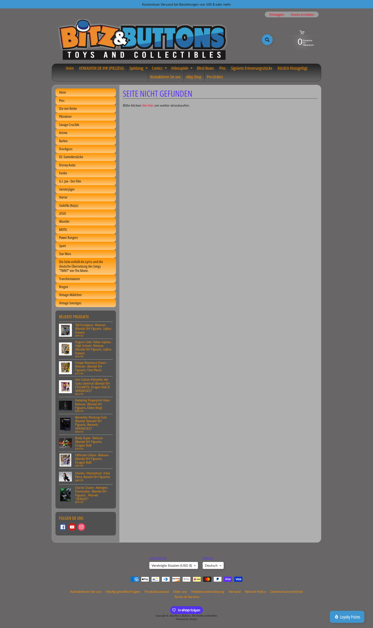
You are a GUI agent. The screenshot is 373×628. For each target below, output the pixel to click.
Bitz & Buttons (182, 615)
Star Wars (65, 253)
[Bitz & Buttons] (142, 39)
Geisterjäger (67, 189)
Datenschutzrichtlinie (286, 591)
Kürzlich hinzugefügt (292, 68)
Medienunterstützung (207, 591)
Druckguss (66, 148)
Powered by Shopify (186, 619)
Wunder (64, 221)
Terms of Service (186, 597)
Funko (63, 172)
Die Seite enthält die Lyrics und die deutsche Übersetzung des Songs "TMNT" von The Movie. (81, 266)
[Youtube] (72, 527)
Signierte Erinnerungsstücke (251, 68)
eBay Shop (193, 77)
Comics (160, 69)
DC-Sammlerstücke (71, 156)
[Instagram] (81, 527)
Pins (222, 68)
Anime (63, 132)
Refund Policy (255, 591)
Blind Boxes (205, 68)
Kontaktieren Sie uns (165, 77)
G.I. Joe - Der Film (70, 181)
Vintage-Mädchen (70, 294)
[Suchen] (267, 39)
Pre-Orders (215, 77)
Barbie (63, 140)
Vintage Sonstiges (70, 302)
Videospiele (182, 69)
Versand (234, 591)
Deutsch (211, 565)
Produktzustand (157, 591)
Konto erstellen (302, 14)
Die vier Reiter (68, 108)
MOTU (63, 229)
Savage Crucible (69, 124)
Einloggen (276, 14)
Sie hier (147, 105)
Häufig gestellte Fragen (123, 591)
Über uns (180, 591)
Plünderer (65, 116)
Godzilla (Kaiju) (68, 205)
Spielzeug (139, 69)
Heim (70, 68)
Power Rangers (68, 237)
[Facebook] (63, 527)
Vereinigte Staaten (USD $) (172, 565)
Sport (62, 245)
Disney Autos (67, 165)
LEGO (62, 213)
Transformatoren (69, 278)
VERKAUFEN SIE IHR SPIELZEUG (101, 68)
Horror (63, 197)
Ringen (63, 286)
